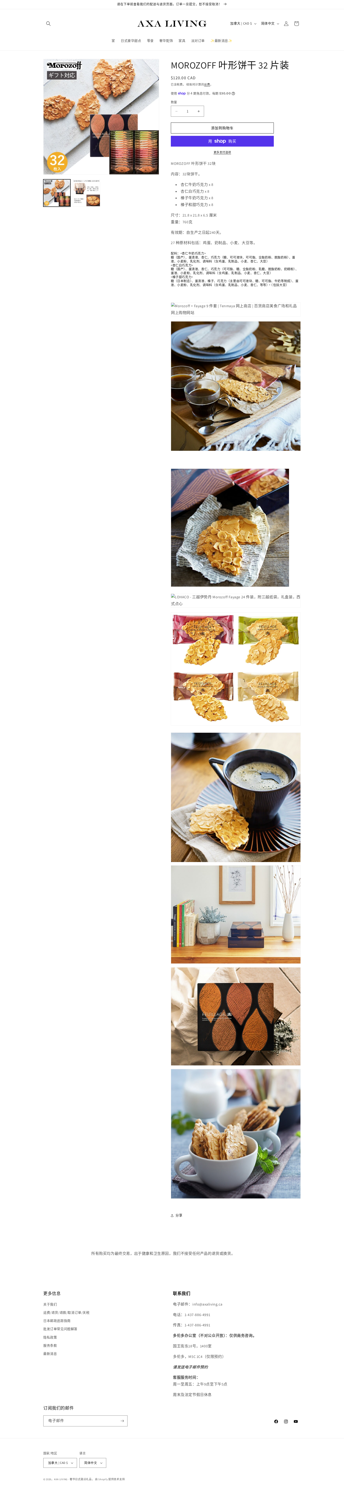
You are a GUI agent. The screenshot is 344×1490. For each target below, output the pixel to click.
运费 (207, 84)
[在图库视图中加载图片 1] (56, 192)
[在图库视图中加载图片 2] (86, 192)
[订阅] (122, 1420)
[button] (48, 23)
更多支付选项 (222, 152)
